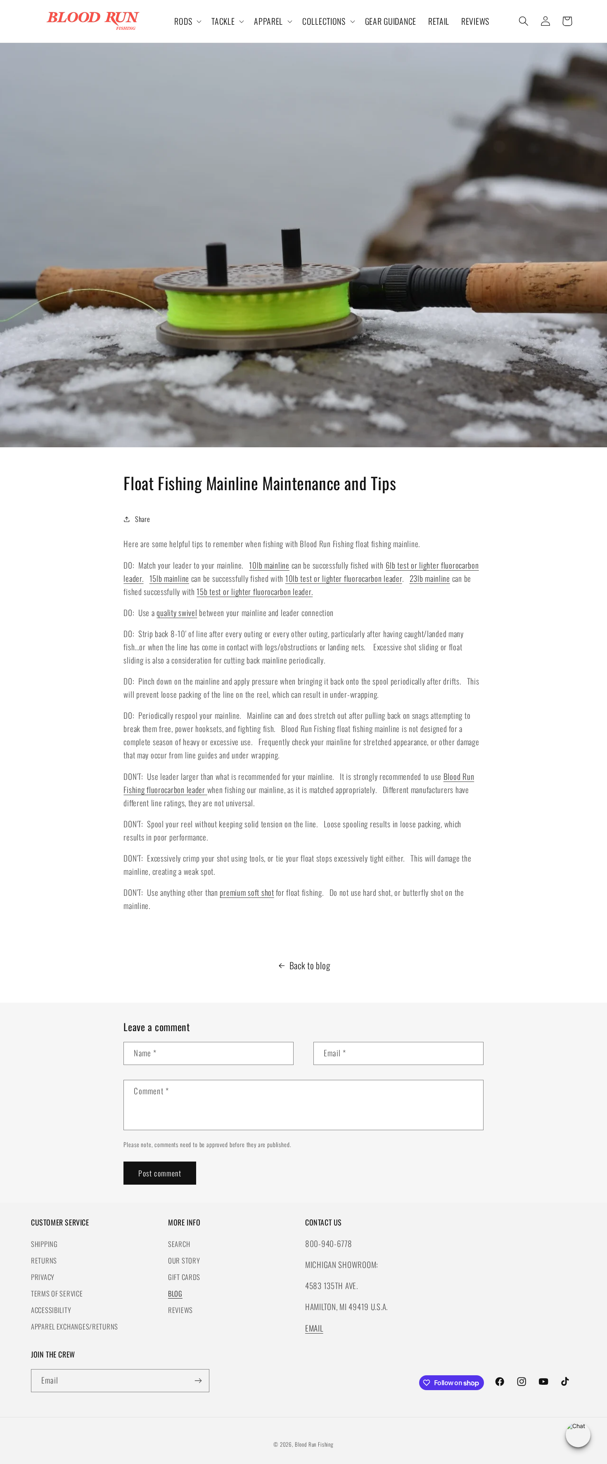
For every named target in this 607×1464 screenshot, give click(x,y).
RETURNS (44, 1260)
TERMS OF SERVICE (57, 1293)
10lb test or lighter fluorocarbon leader (343, 578)
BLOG (175, 1293)
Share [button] (142, 519)
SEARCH (179, 1244)
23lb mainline (430, 578)
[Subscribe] (198, 1380)
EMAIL (314, 1328)
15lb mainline (169, 578)
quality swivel (176, 613)
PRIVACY (43, 1277)
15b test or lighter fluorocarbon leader (254, 591)
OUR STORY (184, 1260)
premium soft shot (247, 892)
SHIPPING (44, 1244)
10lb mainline (269, 565)
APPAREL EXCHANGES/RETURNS (74, 1326)
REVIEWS (180, 1310)
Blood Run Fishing (314, 1444)
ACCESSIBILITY (51, 1310)
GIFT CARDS (184, 1277)
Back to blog (309, 965)
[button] (187, 21)
